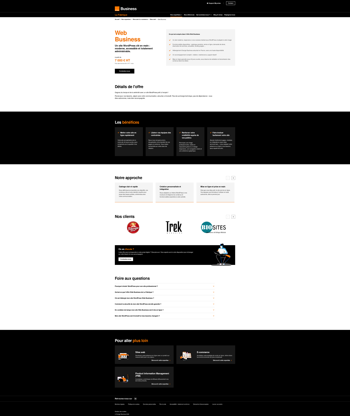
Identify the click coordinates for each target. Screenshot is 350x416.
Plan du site (162, 404)
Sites (153, 19)
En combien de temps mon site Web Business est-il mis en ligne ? (139, 310)
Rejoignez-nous (229, 15)
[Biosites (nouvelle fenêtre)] (214, 233)
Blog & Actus (218, 15)
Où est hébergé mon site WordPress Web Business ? (134, 298)
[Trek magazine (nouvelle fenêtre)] (174, 233)
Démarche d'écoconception (201, 404)
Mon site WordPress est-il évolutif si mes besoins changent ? (137, 316)
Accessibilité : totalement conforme (179, 404)
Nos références (189, 15)
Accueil (117, 19)
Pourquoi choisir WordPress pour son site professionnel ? (136, 286)
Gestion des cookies (120, 411)
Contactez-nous (124, 71)
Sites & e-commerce (140, 19)
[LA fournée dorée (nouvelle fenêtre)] (133, 233)
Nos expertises (175, 15)
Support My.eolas (215, 3)
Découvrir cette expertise (160, 360)
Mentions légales (119, 404)
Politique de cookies (133, 404)
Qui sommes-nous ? (203, 15)
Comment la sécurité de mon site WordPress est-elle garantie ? (138, 304)
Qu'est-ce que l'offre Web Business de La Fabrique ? (134, 292)
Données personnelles (149, 404)
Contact (230, 3)
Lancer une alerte (217, 404)
